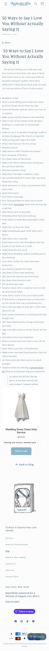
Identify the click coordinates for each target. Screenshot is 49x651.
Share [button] (7, 42)
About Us (9, 570)
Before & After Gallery (15, 557)
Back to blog (26, 464)
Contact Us (10, 564)
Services (9, 538)
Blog (7, 551)
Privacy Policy (12, 576)
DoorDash (19, 204)
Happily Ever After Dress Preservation (22, 644)
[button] (6, 4)
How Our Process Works (16, 544)
